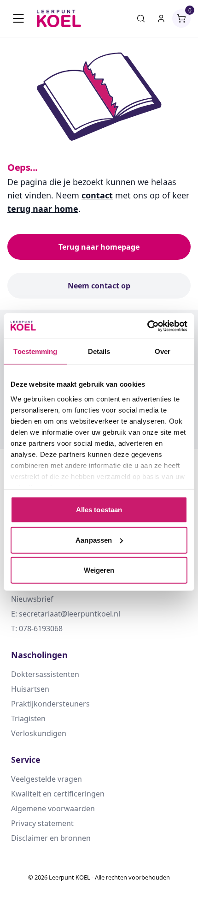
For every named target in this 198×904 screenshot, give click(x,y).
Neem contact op (99, 286)
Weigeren (99, 570)
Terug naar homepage (99, 247)
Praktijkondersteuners (50, 704)
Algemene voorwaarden (53, 808)
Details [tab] (99, 351)
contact (97, 195)
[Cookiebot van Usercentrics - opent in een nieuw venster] (147, 326)
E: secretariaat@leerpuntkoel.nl (65, 614)
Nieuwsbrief (32, 599)
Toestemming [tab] (35, 351)
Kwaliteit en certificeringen (58, 794)
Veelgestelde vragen (46, 779)
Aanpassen (94, 540)
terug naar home (42, 208)
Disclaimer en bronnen (51, 838)
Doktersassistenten (45, 674)
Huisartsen (30, 689)
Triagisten (28, 718)
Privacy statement (42, 823)
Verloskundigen (38, 733)
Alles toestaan (99, 510)
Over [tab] (162, 351)
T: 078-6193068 (37, 628)
